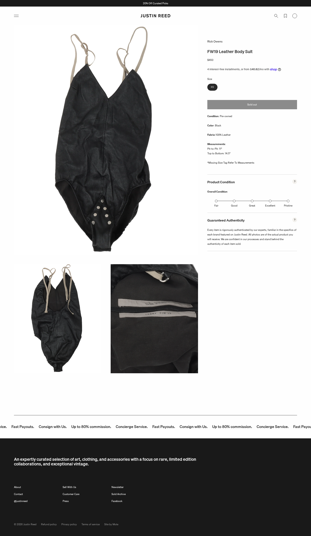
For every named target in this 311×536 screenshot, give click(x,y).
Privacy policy (69, 524)
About (17, 487)
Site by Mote (111, 524)
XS (214, 88)
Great (252, 206)
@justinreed (21, 501)
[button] (16, 16)
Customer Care (71, 494)
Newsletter (117, 487)
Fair (216, 206)
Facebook (116, 501)
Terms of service (90, 524)
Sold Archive (118, 494)
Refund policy (49, 524)
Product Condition (221, 182)
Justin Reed (29, 524)
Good (234, 206)
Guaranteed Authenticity (226, 220)
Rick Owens (215, 41)
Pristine (288, 206)
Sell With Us (69, 487)
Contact (18, 494)
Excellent (270, 206)
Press (66, 501)
